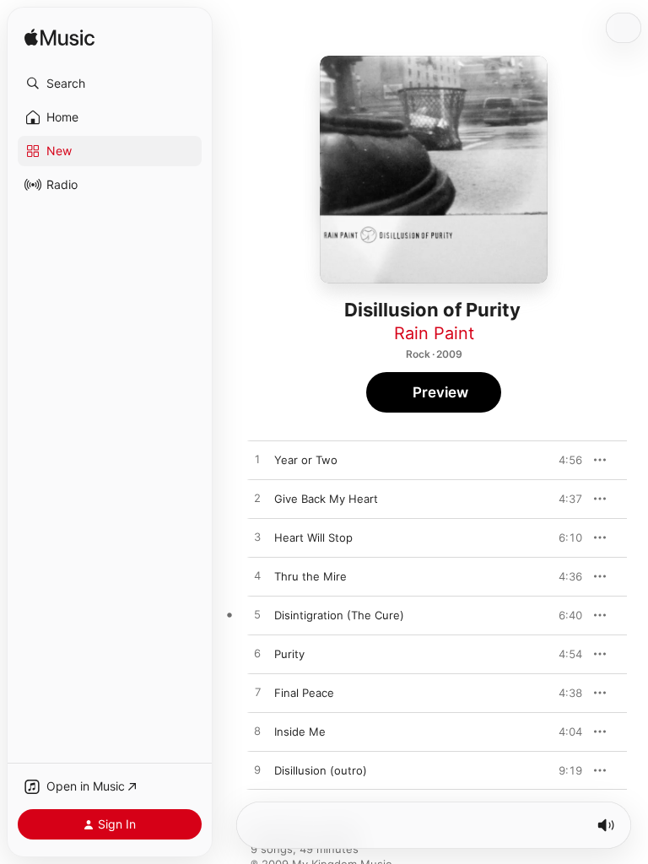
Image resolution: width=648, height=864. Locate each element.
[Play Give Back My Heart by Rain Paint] (257, 498)
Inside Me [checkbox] (300, 731)
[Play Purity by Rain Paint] (257, 654)
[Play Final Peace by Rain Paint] (257, 692)
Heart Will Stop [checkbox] (313, 537)
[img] (59, 38)
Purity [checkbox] (289, 654)
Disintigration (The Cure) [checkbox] (339, 615)
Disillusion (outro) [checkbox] (320, 770)
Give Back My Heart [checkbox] (326, 498)
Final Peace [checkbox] (304, 692)
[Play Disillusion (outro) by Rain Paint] (257, 770)
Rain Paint (434, 333)
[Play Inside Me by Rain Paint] (257, 731)
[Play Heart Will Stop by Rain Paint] (257, 537)
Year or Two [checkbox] (306, 460)
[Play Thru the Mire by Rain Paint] (257, 576)
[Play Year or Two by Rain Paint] (257, 459)
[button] (110, 83)
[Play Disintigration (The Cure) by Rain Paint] (257, 615)
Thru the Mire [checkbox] (310, 576)
